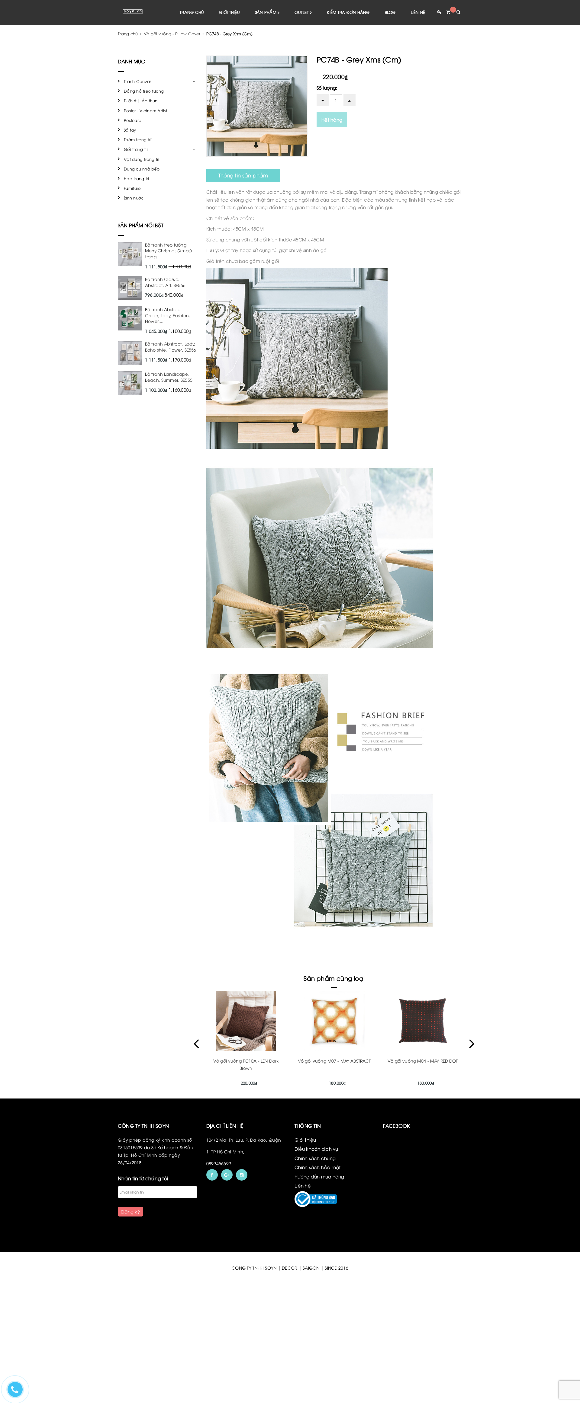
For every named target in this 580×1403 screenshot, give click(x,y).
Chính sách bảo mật (318, 1167)
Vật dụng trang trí (142, 159)
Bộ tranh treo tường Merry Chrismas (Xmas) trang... (168, 250)
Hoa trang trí (136, 178)
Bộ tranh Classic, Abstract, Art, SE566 (165, 282)
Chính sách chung (315, 1158)
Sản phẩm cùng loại (334, 978)
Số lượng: (327, 87)
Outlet (302, 12)
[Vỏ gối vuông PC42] (422, 1021)
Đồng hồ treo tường (144, 91)
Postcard (132, 120)
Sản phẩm (266, 12)
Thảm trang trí (138, 139)
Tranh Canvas (137, 81)
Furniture (132, 188)
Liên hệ (418, 12)
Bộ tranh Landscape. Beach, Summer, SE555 (168, 377)
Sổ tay (130, 129)
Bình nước (133, 197)
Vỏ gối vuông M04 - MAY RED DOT (334, 1060)
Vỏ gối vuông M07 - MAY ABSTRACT (245, 1060)
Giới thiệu (229, 12)
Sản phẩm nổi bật (141, 225)
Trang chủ (192, 12)
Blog (390, 12)
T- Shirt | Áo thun (141, 100)
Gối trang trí (136, 149)
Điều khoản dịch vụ (316, 1149)
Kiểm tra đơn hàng (348, 12)
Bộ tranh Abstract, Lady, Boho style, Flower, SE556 (170, 346)
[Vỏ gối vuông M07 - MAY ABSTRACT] (245, 1021)
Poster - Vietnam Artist (145, 110)
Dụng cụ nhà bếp (142, 168)
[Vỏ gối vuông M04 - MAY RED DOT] (334, 1021)
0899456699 (218, 1163)
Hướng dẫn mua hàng (319, 1176)
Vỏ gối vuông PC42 (422, 1060)
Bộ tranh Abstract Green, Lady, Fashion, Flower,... (167, 315)
